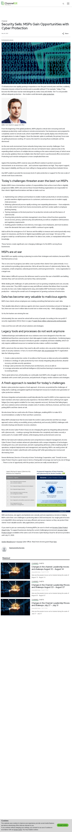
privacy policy (18, 829)
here (55, 542)
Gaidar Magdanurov (8, 542)
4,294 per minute (61, 308)
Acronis (16, 125)
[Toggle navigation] (68, 3)
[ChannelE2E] (9, 3)
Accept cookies (62, 825)
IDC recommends (48, 351)
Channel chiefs (38, 563)
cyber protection (48, 94)
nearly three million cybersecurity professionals (49, 321)
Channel (4, 21)
